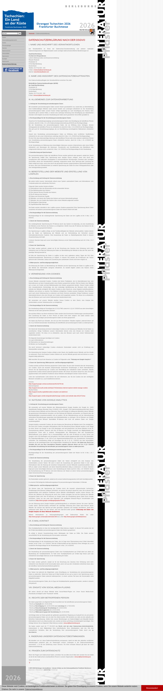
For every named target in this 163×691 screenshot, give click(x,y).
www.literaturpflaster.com (41, 72)
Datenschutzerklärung (9, 64)
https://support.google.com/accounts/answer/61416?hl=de (46, 384)
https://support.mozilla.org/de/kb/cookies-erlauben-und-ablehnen (48, 392)
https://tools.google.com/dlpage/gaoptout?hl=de (50, 500)
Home (4, 37)
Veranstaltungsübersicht (9, 40)
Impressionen (6, 51)
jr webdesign (54, 669)
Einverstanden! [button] (152, 688)
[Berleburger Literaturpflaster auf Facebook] (13, 72)
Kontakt (4, 59)
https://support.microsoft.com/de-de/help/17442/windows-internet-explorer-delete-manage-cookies (58, 388)
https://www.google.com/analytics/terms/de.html (43, 516)
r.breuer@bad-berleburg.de (71, 623)
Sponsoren (5, 56)
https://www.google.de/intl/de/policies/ (75, 516)
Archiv (4, 43)
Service (4, 48)
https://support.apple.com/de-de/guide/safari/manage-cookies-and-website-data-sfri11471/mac (57, 396)
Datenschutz (39, 669)
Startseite (31, 33)
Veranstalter (5, 53)
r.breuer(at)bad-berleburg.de (41, 95)
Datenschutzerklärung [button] (33, 689)
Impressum (5, 61)
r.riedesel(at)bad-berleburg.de (42, 70)
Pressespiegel (6, 45)
